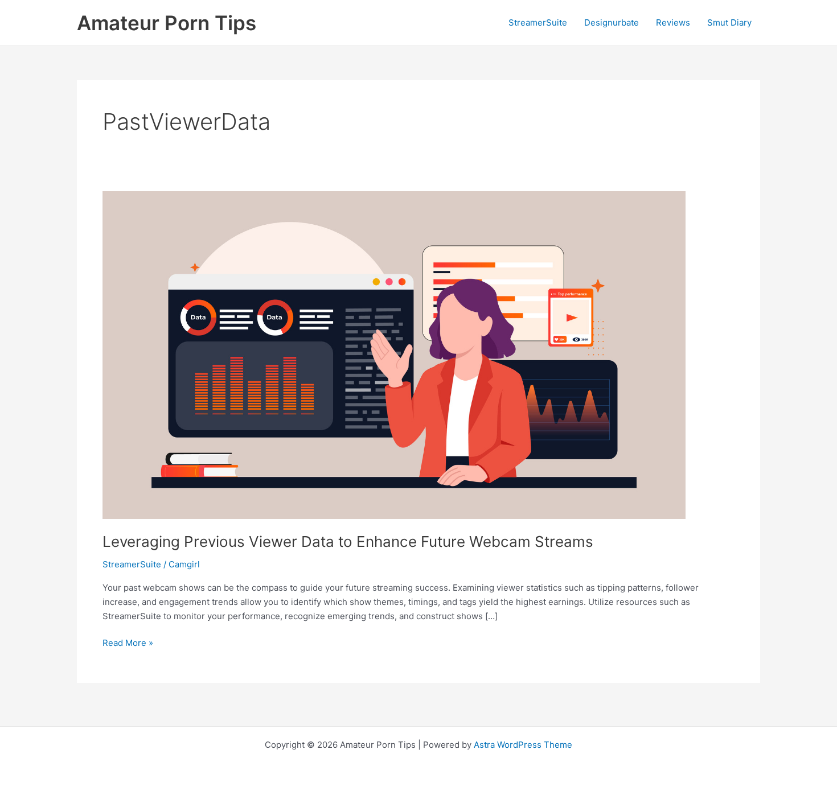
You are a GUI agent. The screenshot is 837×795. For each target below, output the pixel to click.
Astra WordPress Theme (523, 744)
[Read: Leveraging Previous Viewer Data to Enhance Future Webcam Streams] (394, 354)
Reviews (673, 22)
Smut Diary (729, 22)
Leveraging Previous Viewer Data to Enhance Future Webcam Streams (347, 541)
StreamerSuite (537, 22)
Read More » (127, 643)
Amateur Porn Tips (166, 23)
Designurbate (611, 22)
